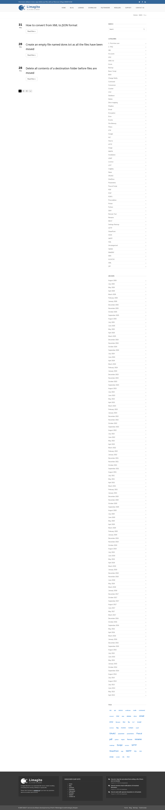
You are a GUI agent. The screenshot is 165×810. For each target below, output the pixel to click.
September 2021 (113, 468)
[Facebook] (142, 2)
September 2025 (113, 315)
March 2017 (112, 615)
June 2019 (111, 556)
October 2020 (112, 503)
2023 (140, 15)
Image (110, 148)
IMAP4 (110, 151)
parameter (121, 733)
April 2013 (111, 695)
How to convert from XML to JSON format (51, 25)
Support (128, 8)
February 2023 (113, 409)
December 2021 (113, 458)
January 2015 (112, 664)
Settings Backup (113, 224)
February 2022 (113, 451)
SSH (140, 751)
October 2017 (112, 597)
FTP (109, 130)
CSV (109, 92)
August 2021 (112, 472)
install (139, 722)
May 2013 (111, 691)
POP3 (110, 196)
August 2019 (112, 549)
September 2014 (113, 671)
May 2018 (111, 583)
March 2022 (112, 448)
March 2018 (112, 587)
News (110, 172)
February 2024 (113, 367)
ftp (129, 722)
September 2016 (113, 625)
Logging (110, 169)
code (134, 710)
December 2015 (113, 643)
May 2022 (111, 441)
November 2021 (113, 461)
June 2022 (111, 437)
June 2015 (111, 657)
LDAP (110, 158)
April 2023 (111, 402)
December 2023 (113, 374)
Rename (111, 217)
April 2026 (111, 291)
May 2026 (111, 287)
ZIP (109, 266)
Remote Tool (112, 214)
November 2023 (113, 378)
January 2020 (112, 535)
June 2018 (111, 580)
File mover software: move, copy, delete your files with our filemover (39, 2)
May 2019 (111, 559)
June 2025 (111, 326)
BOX (109, 75)
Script (119, 745)
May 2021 (111, 479)
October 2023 (112, 381)
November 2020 (113, 500)
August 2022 (112, 430)
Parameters (112, 183)
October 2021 (112, 465)
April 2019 (111, 563)
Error (109, 116)
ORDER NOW (68, 2)
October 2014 (112, 667)
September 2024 (113, 350)
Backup (110, 68)
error (111, 722)
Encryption (111, 113)
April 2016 (111, 632)
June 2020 (111, 517)
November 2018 (113, 576)
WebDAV (111, 252)
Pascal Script (112, 186)
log (117, 728)
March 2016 (112, 636)
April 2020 (111, 524)
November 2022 (113, 420)
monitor (123, 728)
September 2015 (113, 646)
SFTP (110, 228)
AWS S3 (111, 61)
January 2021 (112, 493)
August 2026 (112, 280)
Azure (110, 64)
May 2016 (111, 629)
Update (110, 249)
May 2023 (111, 399)
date (123, 716)
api (115, 710)
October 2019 (112, 545)
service (127, 745)
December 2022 (113, 416)
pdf (110, 739)
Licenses (81, 8)
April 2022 (111, 444)
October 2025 (112, 312)
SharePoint (112, 231)
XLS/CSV (111, 259)
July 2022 (111, 434)
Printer (110, 203)
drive (135, 716)
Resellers (117, 8)
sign (122, 751)
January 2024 (112, 371)
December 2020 (113, 496)
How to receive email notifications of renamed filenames (125, 786)
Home (64, 8)
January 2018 (112, 590)
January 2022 (112, 455)
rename (138, 739)
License (110, 162)
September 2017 (113, 601)
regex (123, 739)
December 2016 (113, 618)
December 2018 (113, 573)
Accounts (111, 54)
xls (123, 757)
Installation (111, 155)
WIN (109, 256)
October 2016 (112, 622)
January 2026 (112, 301)
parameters (130, 733)
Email (110, 109)
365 (109, 50)
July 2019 (111, 552)
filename (118, 722)
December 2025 (113, 305)
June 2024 (111, 357)
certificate (128, 710)
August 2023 (112, 388)
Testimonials (142, 808)
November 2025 (113, 308)
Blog (61, 2)
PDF (109, 190)
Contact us (140, 8)
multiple (130, 728)
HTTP (110, 144)
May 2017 (111, 611)
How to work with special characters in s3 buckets (126, 792)
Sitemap (135, 808)
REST (110, 221)
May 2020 (111, 521)
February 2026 (113, 298)
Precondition (112, 200)
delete (129, 716)
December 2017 (113, 594)
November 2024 (113, 343)
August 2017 (112, 604)
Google (110, 134)
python (117, 739)
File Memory (112, 123)
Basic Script (112, 71)
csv (117, 716)
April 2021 (111, 482)
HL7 (109, 137)
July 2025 (111, 322)
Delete (110, 99)
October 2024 (112, 347)
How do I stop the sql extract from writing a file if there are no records (127, 780)
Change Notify (113, 78)
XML (109, 263)
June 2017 (111, 608)
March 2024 (112, 364)
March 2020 (112, 528)
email (141, 716)
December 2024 (113, 340)
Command (111, 81)
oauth (137, 728)
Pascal (139, 733)
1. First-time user (113, 43)
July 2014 (111, 678)
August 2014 (112, 674)
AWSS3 (121, 710)
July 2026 (111, 284)
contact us (37, 790)
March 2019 (112, 566)
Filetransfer (105, 8)
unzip (111, 757)
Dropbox (111, 106)
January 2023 (112, 413)
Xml (128, 757)
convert (111, 716)
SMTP (110, 238)
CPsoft (52, 808)
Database (111, 95)
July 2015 (111, 653)
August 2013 (112, 681)
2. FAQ (110, 47)
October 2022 (112, 423)
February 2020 (113, 531)
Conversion (112, 85)
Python (110, 207)
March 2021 (112, 486)
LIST (109, 165)
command (142, 710)
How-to (110, 141)
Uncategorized (113, 245)
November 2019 (113, 542)
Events (110, 120)
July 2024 (111, 353)
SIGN (110, 235)
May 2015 (111, 660)
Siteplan (75, 808)
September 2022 (113, 427)
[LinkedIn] (145, 2)
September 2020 (113, 507)
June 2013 (111, 688)
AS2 (109, 57)
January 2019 (112, 569)
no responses (124, 783)
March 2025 (112, 336)
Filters (110, 127)
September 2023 (113, 385)
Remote (129, 739)
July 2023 (111, 392)
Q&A (109, 210)
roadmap (111, 745)
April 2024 (111, 360)
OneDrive (111, 179)
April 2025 (111, 333)
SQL (109, 242)
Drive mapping (113, 102)
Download (92, 8)
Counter (110, 88)
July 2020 (111, 514)
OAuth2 (110, 176)
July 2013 (111, 684)
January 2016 (112, 639)
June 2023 (111, 395)
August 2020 (112, 510)
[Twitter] (139, 2)
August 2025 (112, 319)
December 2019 (113, 538)
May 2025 (111, 329)
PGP (109, 193)
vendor (118, 757)
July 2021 (111, 475)
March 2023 (112, 406)
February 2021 (113, 489)
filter (124, 722)
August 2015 (112, 650)
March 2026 (112, 294)
